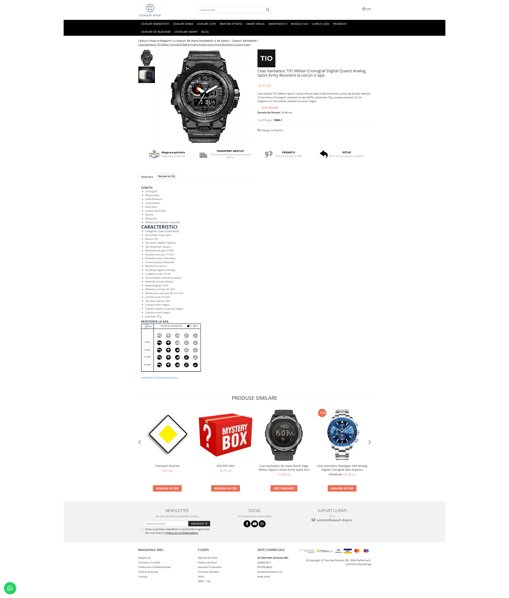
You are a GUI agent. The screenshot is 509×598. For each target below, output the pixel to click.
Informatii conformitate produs (159, 377)
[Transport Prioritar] (167, 435)
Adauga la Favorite (271, 130)
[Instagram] (262, 523)
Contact (143, 576)
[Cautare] (267, 10)
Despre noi (144, 557)
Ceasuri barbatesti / (245, 41)
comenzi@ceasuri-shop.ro (334, 520)
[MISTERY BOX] (225, 435)
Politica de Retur (207, 562)
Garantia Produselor (210, 567)
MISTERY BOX (226, 466)
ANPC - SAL (204, 581)
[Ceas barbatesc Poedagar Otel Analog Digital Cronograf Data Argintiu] (342, 435)
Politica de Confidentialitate (181, 533)
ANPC (201, 576)
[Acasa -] (158, 10)
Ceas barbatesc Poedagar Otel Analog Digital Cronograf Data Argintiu (342, 467)
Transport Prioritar (167, 466)
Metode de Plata (207, 557)
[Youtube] (254, 523)
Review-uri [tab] (166, 176)
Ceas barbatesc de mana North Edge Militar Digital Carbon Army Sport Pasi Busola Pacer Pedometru (284, 467)
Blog (205, 32)
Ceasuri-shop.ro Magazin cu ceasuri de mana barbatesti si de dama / (184, 41)
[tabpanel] (204, 96)
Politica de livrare (148, 572)
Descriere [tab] (147, 177)
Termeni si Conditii (149, 562)
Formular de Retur (209, 572)
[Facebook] (247, 523)
